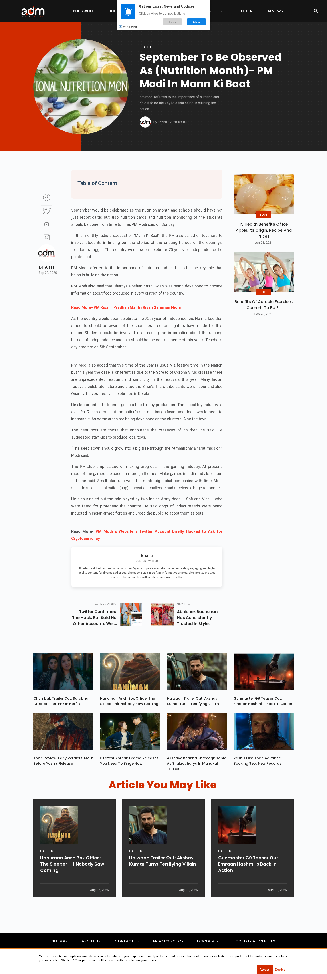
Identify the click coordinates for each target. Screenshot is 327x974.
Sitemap (59, 941)
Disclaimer (208, 941)
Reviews (275, 11)
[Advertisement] (16, 91)
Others (248, 11)
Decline (280, 969)
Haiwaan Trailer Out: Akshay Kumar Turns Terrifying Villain (193, 701)
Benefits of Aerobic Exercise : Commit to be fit (264, 304)
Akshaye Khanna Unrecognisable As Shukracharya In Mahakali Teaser (196, 763)
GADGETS (47, 851)
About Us (91, 941)
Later (172, 22)
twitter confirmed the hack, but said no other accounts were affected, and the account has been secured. (94, 618)
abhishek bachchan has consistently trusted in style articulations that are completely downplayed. (199, 618)
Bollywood (84, 11)
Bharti (46, 267)
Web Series (218, 11)
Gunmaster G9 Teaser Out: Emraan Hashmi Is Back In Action (263, 701)
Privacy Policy (168, 941)
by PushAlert (130, 26)
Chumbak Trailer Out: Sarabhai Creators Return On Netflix (61, 701)
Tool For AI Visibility (254, 941)
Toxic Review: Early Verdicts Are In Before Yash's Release (63, 761)
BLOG (264, 214)
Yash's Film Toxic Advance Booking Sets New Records (257, 761)
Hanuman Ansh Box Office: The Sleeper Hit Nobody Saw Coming (129, 701)
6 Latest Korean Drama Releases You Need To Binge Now (129, 761)
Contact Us (127, 941)
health (145, 47)
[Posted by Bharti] (145, 122)
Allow (196, 22)
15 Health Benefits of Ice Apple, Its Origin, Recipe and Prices (264, 230)
